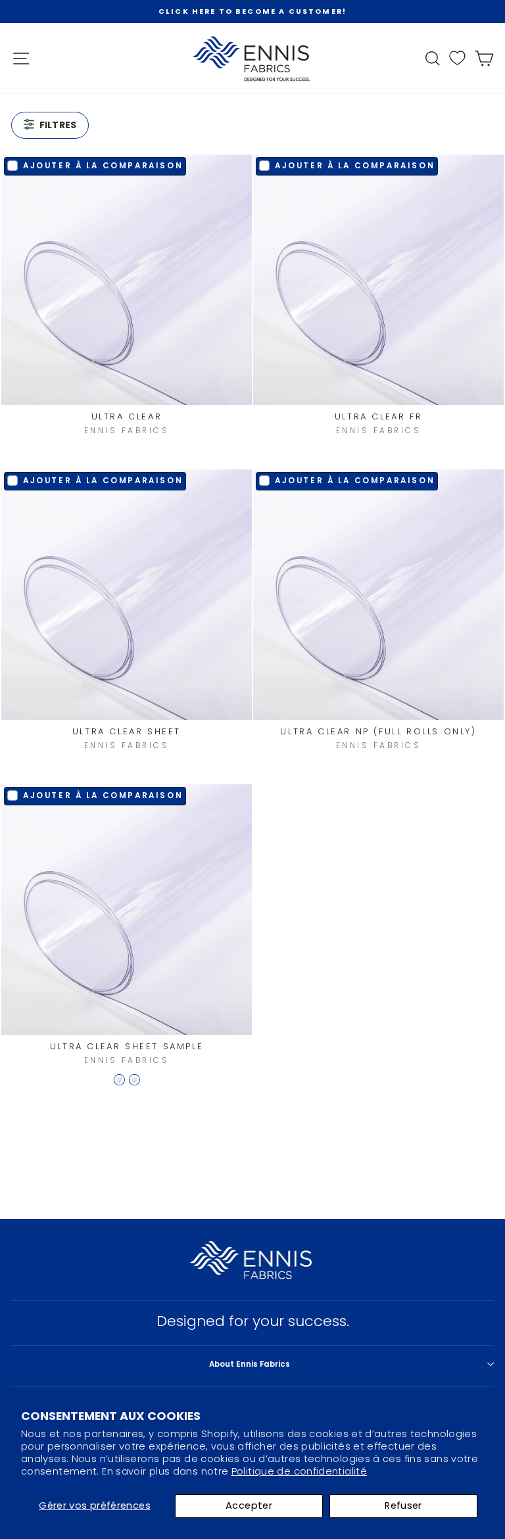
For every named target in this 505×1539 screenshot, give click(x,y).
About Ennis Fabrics (249, 1364)
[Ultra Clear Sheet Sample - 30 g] (119, 1080)
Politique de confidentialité (299, 1471)
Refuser (403, 1505)
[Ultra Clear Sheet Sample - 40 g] (134, 1080)
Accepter (249, 1505)
